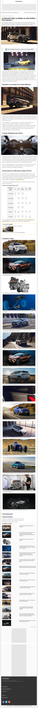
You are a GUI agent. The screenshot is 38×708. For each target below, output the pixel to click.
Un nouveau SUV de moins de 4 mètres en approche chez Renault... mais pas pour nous (19, 348)
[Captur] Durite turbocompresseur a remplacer (10, 521)
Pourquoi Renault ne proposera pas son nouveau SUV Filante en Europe (16, 437)
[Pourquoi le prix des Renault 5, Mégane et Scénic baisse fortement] (19, 375)
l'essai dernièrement (19, 179)
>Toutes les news (33, 626)
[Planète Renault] (21, 1)
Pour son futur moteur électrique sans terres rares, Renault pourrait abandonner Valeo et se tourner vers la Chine (27, 614)
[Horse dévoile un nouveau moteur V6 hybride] (19, 284)
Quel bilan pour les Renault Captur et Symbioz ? (12, 256)
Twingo (15, 72)
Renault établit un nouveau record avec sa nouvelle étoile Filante (15, 455)
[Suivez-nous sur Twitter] (6, 701)
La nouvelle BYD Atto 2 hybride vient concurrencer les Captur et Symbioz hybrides (26, 608)
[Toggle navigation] (3, 1)
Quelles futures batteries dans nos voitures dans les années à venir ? (16, 509)
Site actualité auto (5, 697)
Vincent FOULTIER (6, 44)
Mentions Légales (4, 686)
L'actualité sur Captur (7, 523)
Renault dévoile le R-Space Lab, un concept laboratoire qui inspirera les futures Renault (19, 366)
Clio (23, 72)
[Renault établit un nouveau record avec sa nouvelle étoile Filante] (19, 446)
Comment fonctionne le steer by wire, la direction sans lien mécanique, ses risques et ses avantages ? (27, 547)
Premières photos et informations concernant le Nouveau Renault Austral (10, 12)
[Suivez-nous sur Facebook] (3, 701)
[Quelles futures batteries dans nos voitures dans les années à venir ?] (19, 501)
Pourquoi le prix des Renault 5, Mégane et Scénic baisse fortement (15, 384)
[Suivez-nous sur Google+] (9, 701)
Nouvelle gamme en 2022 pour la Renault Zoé (30, 12)
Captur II (10, 224)
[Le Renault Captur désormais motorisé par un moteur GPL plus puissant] (19, 411)
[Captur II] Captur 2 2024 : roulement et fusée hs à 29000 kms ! (13, 520)
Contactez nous (4, 691)
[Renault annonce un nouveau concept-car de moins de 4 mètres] (19, 393)
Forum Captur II (21, 232)
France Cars (4, 695)
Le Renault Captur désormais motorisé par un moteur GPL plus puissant (16, 419)
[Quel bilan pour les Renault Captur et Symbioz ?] (19, 247)
